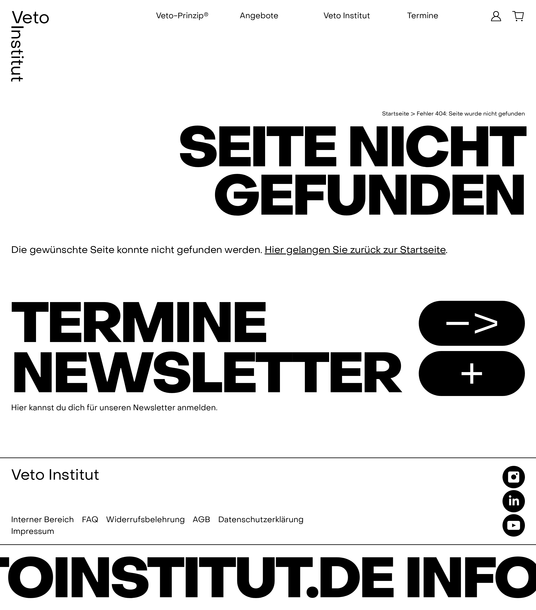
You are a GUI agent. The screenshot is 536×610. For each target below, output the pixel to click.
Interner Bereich (42, 520)
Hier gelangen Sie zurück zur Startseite (355, 250)
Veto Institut (346, 16)
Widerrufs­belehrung (145, 520)
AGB (201, 520)
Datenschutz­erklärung (261, 520)
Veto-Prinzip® (182, 16)
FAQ (90, 520)
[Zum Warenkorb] (518, 16)
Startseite (395, 113)
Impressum (32, 531)
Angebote (259, 16)
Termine (422, 16)
